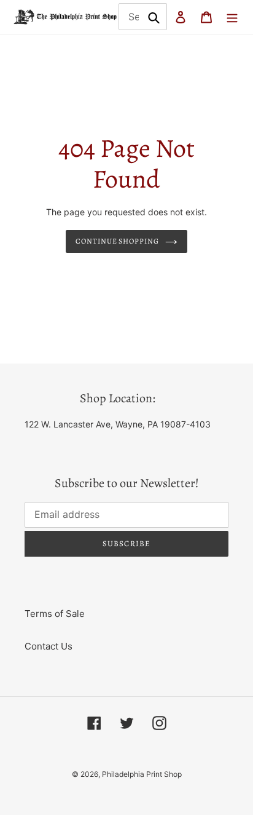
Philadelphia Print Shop (142, 774)
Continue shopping (118, 241)
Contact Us (48, 646)
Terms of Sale (55, 613)
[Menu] (232, 17)
